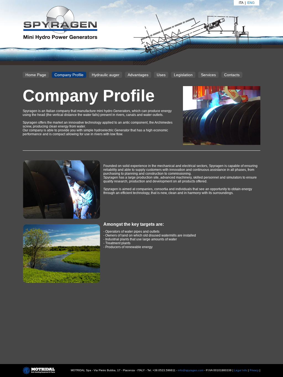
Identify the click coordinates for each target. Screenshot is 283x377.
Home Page (35, 75)
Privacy (254, 370)
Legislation (183, 75)
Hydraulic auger (105, 75)
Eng (251, 3)
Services (208, 75)
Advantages (138, 75)
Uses (161, 75)
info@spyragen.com (190, 370)
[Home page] (60, 23)
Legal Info (240, 370)
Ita (241, 3)
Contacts (232, 75)
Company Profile (68, 75)
